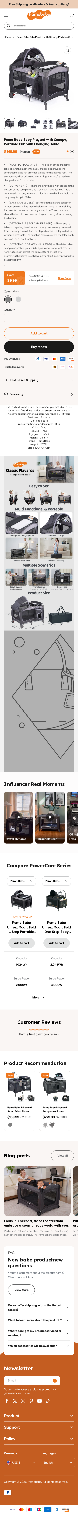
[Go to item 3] (35, 123)
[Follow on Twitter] (15, 1401)
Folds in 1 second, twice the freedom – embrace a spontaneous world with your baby (36, 1225)
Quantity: (10, 309)
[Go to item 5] (60, 123)
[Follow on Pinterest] (31, 1401)
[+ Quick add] (30, 1098)
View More (21, 1290)
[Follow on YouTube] (39, 1401)
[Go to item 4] (48, 123)
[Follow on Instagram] (23, 1401)
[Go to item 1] (9, 123)
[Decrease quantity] (9, 318)
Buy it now (39, 347)
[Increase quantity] (24, 318)
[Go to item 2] (22, 123)
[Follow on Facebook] (6, 1401)
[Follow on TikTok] (47, 1401)
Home (7, 37)
